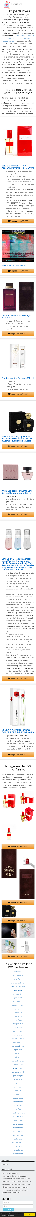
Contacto (5, 1164)
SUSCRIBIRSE (8, 1209)
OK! (29, 1214)
